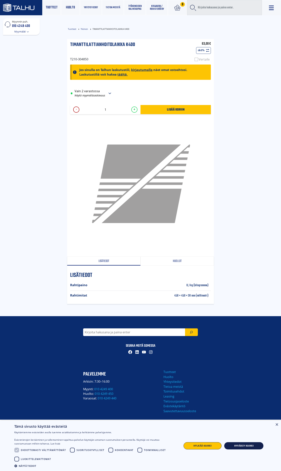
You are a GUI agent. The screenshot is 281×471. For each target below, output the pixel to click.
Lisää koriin (176, 109)
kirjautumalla (142, 70)
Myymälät (20, 31)
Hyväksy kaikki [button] (244, 445)
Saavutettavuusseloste (179, 411)
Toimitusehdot (173, 391)
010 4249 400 (21, 25)
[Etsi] (191, 332)
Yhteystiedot (172, 382)
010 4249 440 (107, 398)
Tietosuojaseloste (176, 401)
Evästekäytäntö (174, 406)
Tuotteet (52, 7)
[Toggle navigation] (271, 7)
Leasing (168, 396)
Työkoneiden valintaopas (135, 7)
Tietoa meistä (113, 7)
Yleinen (84, 28)
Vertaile (204, 59)
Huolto (70, 7)
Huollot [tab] (177, 261)
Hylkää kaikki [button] (202, 445)
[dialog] (140, 446)
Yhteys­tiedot (91, 7)
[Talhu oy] (21, 7)
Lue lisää (55, 443)
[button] (95, 466)
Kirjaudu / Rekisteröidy (157, 7)
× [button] (276, 424)
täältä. (122, 74)
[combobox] (224, 7)
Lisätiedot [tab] (103, 261)
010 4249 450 (104, 394)
